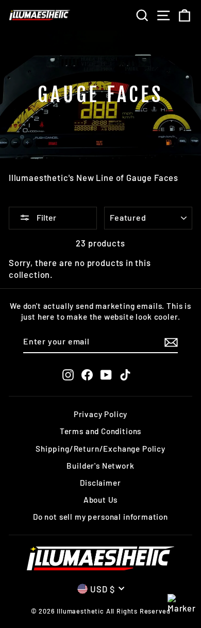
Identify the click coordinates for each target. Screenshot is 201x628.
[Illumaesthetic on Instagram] (68, 375)
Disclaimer (100, 482)
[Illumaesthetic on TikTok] (125, 375)
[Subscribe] (171, 342)
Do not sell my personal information (100, 516)
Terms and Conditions (101, 431)
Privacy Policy (101, 414)
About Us (100, 499)
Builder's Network (100, 465)
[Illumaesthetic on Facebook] (87, 375)
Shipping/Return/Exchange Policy (100, 448)
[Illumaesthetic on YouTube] (106, 375)
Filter (45, 217)
